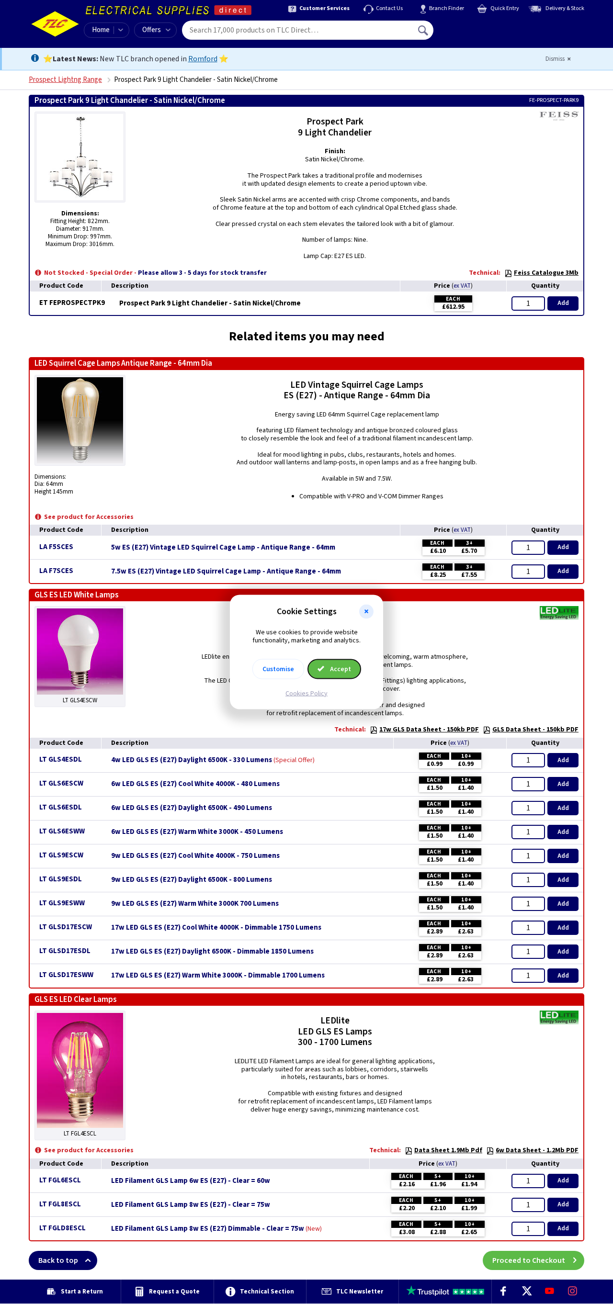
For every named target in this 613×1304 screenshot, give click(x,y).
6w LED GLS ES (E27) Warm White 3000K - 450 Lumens (197, 832)
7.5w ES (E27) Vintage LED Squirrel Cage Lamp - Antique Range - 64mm (226, 571)
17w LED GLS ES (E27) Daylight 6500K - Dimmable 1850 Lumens (212, 951)
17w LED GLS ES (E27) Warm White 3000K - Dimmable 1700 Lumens (218, 975)
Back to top (58, 1260)
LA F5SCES (56, 547)
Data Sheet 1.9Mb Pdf (448, 1150)
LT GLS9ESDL (60, 879)
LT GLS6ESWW (62, 831)
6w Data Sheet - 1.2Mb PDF (537, 1150)
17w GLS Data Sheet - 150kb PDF (429, 729)
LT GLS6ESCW (61, 783)
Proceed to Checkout (528, 1260)
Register (477, 33)
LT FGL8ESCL (60, 1204)
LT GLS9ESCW (61, 855)
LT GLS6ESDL (60, 807)
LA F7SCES (56, 571)
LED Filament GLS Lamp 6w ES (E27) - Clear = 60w (190, 1181)
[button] (366, 612)
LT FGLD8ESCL (62, 1228)
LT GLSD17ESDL (65, 951)
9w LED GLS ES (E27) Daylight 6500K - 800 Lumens (191, 880)
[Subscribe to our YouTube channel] (549, 1292)
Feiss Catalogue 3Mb (546, 273)
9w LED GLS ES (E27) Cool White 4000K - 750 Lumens (195, 856)
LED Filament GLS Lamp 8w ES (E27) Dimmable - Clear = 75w (207, 1229)
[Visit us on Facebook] (503, 1292)
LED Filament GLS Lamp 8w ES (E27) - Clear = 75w (190, 1205)
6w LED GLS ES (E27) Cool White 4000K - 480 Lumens (195, 784)
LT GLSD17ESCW (65, 927)
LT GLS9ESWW (62, 903)
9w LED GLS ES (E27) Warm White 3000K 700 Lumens (195, 903)
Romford (202, 59)
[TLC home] (55, 23)
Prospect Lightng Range (65, 80)
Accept (340, 669)
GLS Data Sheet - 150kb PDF (535, 729)
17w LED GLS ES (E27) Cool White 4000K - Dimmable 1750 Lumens (216, 927)
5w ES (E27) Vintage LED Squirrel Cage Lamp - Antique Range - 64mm (223, 547)
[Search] (423, 30)
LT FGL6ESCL (60, 1180)
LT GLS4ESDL (60, 759)
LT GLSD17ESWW (66, 975)
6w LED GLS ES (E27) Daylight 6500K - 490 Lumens (191, 808)
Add (563, 303)
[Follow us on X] (526, 1292)
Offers (151, 30)
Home (101, 30)
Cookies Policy (306, 693)
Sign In (484, 26)
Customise (278, 669)
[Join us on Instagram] (572, 1292)
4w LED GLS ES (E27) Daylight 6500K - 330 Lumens (191, 760)
